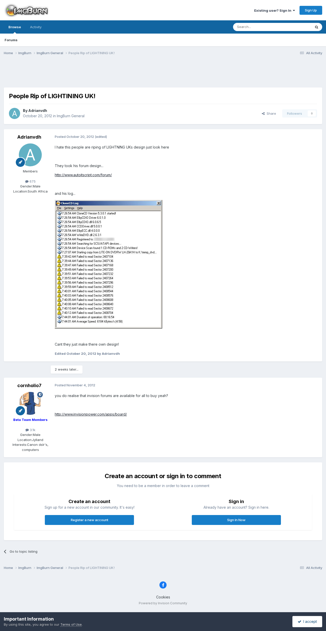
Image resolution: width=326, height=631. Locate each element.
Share (270, 113)
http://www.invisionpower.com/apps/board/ (91, 414)
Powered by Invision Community (163, 603)
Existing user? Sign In (273, 10)
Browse (14, 27)
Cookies (163, 597)
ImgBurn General (71, 116)
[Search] (316, 27)
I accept (309, 621)
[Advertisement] (163, 74)
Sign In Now (236, 520)
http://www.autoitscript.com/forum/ (83, 175)
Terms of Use (71, 624)
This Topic (296, 27)
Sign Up (311, 10)
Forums (11, 40)
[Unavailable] (108, 264)
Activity (36, 27)
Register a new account (89, 520)
